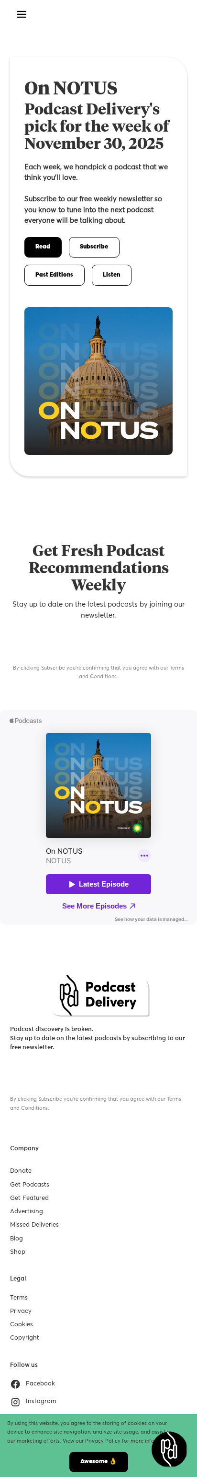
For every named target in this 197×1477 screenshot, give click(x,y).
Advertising (26, 1211)
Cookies (21, 1325)
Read (42, 247)
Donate (21, 1171)
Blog (16, 1239)
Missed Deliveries (34, 1225)
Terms (19, 1298)
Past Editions (54, 275)
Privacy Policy (102, 1441)
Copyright (24, 1338)
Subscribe (94, 247)
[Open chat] (169, 1449)
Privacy (21, 1311)
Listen (111, 275)
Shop (17, 1252)
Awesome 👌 (98, 1461)
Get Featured (29, 1198)
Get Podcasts (29, 1185)
